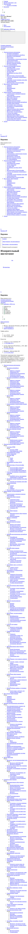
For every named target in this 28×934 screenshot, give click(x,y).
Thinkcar (12, 488)
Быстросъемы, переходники (17, 544)
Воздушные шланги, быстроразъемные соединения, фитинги (18, 791)
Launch (12, 460)
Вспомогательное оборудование (15, 849)
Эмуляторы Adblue (15, 383)
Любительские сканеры (16, 440)
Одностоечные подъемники (17, 578)
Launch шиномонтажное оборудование (13, 797)
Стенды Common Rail (12, 815)
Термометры (13, 742)
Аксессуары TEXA (15, 731)
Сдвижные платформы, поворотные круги (16, 629)
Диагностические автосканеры (12, 52)
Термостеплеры (14, 664)
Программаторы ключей (13, 68)
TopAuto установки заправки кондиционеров (14, 718)
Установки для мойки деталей (15, 921)
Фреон (8, 756)
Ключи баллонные (15, 649)
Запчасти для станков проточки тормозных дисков (18, 891)
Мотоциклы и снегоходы (13, 62)
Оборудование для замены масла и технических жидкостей (16, 874)
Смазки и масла (14, 567)
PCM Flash (9, 91)
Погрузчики (10, 57)
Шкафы (12, 605)
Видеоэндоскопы (14, 930)
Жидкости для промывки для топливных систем (17, 773)
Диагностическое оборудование (12, 66)
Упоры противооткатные (16, 551)
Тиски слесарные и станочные (15, 904)
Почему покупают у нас (10, 2)
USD (6, 20)
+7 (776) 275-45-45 (8, 348)
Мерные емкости (14, 883)
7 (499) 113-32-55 (5, 19)
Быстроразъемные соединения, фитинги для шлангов (18, 528)
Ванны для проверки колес (17, 652)
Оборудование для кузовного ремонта (17, 117)
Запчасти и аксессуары (16, 627)
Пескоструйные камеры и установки (16, 120)
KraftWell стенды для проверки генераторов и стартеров (18, 476)
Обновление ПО (14, 372)
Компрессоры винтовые (16, 531)
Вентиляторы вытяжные (16, 912)
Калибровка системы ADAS (14, 73)
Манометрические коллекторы (15, 743)
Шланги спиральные (15, 846)
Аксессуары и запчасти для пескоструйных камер (17, 691)
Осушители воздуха (15, 526)
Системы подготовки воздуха (18, 530)
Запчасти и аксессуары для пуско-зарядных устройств (17, 864)
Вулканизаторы (14, 793)
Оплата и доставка (12, 5)
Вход (5, 25)
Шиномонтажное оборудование (15, 116)
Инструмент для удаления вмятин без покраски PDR (17, 666)
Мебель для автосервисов (13, 110)
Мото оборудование (12, 98)
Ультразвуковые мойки (16, 596)
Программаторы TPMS (16, 451)
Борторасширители (15, 786)
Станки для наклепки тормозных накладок (15, 561)
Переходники (13, 918)
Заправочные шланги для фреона (15, 736)
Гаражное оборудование (13, 114)
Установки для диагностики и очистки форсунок (18, 594)
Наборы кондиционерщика (14, 746)
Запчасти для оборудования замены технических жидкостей (18, 881)
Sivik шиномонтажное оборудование (16, 799)
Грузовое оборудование (13, 103)
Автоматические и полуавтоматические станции (15, 720)
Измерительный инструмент (17, 617)
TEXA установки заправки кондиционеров (14, 715)
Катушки (12, 914)
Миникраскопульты (15, 684)
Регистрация (7, 26)
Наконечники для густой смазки (18, 885)
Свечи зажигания (11, 70)
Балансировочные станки (16, 785)
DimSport (9, 86)
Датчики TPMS (14, 449)
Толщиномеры (14, 598)
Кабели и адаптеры (15, 370)
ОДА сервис (13, 775)
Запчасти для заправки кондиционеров (16, 724)
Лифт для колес (14, 580)
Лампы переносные (12, 869)
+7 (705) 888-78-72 (8, 343)
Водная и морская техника (14, 63)
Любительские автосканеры (17, 373)
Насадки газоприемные (16, 916)
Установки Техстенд (12, 829)
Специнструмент (14, 618)
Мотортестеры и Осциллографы (15, 75)
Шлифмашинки (14, 616)
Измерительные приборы (13, 738)
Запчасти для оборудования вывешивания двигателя (17, 856)
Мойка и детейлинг (12, 99)
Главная (6, 1)
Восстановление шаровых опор (15, 847)
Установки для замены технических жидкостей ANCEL (16, 817)
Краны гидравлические (16, 639)
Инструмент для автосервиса (14, 111)
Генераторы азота (14, 656)
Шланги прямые (14, 844)
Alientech (9, 85)
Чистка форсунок (8, 757)
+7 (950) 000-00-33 (8, 327)
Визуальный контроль (13, 928)
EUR (12, 20)
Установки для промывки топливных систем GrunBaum (18, 777)
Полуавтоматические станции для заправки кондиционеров (16, 706)
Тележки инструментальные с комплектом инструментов (18, 608)
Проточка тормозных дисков (14, 887)
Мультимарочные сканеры (17, 376)
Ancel (11, 458)
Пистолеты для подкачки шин (18, 650)
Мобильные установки (16, 915)
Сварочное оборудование (13, 96)
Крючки (12, 603)
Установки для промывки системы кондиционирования (18, 539)
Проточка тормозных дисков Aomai (16, 814)
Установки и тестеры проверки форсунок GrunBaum (18, 803)
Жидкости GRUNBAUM (16, 763)
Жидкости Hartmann (15, 764)
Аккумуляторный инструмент (18, 620)
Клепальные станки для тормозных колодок (16, 636)
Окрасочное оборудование (14, 118)
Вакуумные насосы (15, 545)
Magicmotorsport (11, 88)
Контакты (6, 6)
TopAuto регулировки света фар (18, 481)
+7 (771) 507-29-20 (8, 352)
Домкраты (12, 634)
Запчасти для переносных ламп (18, 872)
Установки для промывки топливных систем (16, 591)
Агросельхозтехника (12, 60)
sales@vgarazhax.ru (9, 328)
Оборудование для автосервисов (12, 92)
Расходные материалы (16, 638)
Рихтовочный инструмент (17, 671)
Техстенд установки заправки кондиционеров (15, 749)
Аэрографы (13, 682)
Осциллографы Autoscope (17, 467)
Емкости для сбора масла (16, 879)
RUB (2, 20)
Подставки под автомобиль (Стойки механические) (17, 582)
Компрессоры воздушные (13, 100)
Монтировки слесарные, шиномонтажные (16, 669)
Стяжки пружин (11, 905)
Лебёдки (12, 851)
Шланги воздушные (15, 524)
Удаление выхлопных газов (14, 910)
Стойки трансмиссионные (14, 898)
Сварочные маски (14, 499)
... (10, 509)
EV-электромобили (12, 64)
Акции (5, 121)
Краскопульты (13, 685)
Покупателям (7, 4)
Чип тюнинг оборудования (11, 84)
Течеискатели (10, 752)
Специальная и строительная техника (17, 59)
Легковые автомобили (13, 53)
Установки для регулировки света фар (17, 80)
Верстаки (12, 606)
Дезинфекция (13, 537)
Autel (11, 459)
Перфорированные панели (17, 610)
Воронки (12, 878)
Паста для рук (13, 569)
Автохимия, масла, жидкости (14, 104)
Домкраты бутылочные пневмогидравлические (16, 575)
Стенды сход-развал (12, 113)
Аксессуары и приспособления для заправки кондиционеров (16, 727)
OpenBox (9, 89)
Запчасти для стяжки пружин (18, 908)
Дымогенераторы (11, 81)
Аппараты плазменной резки (17, 506)
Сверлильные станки (12, 893)
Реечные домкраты (15, 577)
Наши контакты (5, 321)
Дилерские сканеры (15, 375)
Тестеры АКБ (10, 71)
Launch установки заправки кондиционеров (14, 712)
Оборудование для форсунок (14, 800)
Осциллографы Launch (16, 469)
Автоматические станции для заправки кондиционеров (15, 709)
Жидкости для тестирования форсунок (17, 760)
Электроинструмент (15, 621)
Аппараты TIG (14, 508)
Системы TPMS (11, 67)
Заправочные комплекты (13, 858)
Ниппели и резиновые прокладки (16, 747)
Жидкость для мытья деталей (17, 923)
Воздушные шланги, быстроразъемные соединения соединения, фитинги (18, 642)
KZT (9, 20)
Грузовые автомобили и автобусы (16, 55)
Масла (8, 745)
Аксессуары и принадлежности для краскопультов (18, 680)
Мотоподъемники (14, 516)
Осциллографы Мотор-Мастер (18, 470)
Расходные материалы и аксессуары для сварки (16, 504)
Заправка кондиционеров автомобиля (17, 102)
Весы (11, 740)
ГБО (8, 74)
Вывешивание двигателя (13, 853)
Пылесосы (12, 520)
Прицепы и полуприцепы (14, 56)
